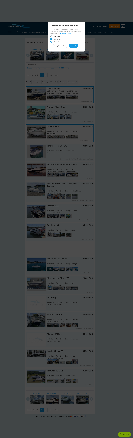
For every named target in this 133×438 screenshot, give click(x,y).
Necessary (57, 36)
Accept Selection (60, 46)
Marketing (57, 41)
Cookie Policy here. (65, 33)
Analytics (57, 39)
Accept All (73, 46)
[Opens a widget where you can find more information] (124, 434)
